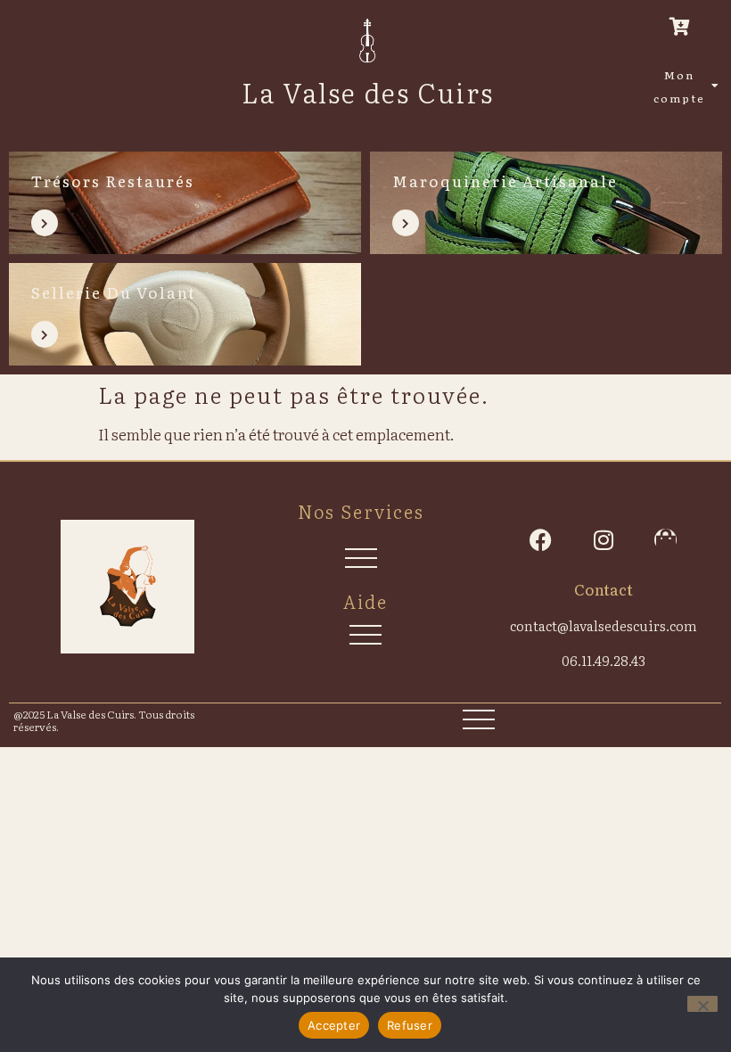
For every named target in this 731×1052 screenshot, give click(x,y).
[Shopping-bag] (665, 540)
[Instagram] (603, 540)
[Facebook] (541, 540)
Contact (603, 589)
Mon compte (679, 86)
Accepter (334, 1025)
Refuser (409, 1025)
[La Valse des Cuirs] (367, 40)
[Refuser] (702, 1004)
